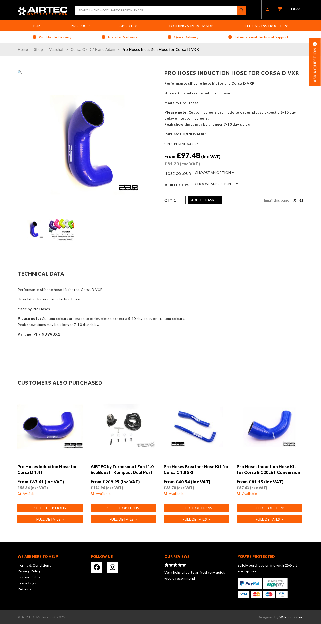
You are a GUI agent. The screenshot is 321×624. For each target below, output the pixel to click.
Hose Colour (177, 173)
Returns (24, 589)
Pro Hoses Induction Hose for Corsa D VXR (160, 49)
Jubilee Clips (176, 185)
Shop (38, 49)
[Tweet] (295, 200)
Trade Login (28, 583)
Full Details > (50, 519)
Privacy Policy (29, 571)
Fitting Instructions (267, 26)
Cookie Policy (29, 577)
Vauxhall (56, 49)
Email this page (276, 200)
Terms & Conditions (34, 565)
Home (37, 26)
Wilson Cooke (291, 617)
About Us (128, 26)
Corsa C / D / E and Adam (93, 49)
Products (81, 26)
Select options (50, 508)
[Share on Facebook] (301, 200)
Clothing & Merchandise (192, 26)
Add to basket (205, 200)
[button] (20, 72)
